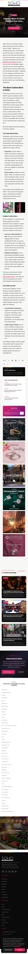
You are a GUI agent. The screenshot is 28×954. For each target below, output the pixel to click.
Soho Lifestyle (5, 789)
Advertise (4, 919)
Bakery (3, 700)
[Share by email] (4, 364)
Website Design (5, 805)
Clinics (3, 717)
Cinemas (4, 714)
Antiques (4, 695)
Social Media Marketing (7, 786)
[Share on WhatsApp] (19, 360)
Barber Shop (4, 703)
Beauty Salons (5, 706)
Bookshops (4, 709)
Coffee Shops (5, 722)
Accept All (19, 949)
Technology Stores (6, 797)
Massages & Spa (5, 745)
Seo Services (5, 781)
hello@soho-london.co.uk (9, 931)
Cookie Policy (16, 946)
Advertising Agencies (6, 692)
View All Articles (21, 571)
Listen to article (15, 28)
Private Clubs (5, 761)
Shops (3, 783)
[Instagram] (9, 871)
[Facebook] (3, 871)
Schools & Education (6, 778)
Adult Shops (4, 689)
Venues (3, 803)
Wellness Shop (5, 808)
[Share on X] (9, 360)
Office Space (5, 753)
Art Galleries (4, 697)
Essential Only (8, 949)
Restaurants (4, 775)
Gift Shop (4, 733)
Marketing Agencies (6, 742)
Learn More (21, 672)
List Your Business (6, 917)
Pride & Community (6, 909)
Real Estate (4, 770)
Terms (3, 925)
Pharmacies (4, 756)
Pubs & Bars (4, 767)
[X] (6, 871)
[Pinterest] (15, 871)
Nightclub (4, 750)
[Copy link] (7, 364)
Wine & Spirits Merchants (7, 811)
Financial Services (6, 728)
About (3, 906)
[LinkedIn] (12, 871)
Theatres (4, 800)
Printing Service (5, 758)
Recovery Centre (5, 772)
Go (22, 413)
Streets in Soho (5, 912)
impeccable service (9, 276)
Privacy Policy (5, 922)
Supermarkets (5, 792)
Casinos (3, 711)
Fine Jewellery (5, 731)
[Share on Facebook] (12, 360)
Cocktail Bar (4, 720)
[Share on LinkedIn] (15, 360)
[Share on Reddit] (22, 360)
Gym (3, 736)
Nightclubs (4, 884)
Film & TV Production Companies (9, 725)
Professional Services (6, 764)
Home (3, 904)
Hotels (3, 739)
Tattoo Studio (5, 794)
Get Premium (7, 672)
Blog (3, 914)
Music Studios (5, 747)
